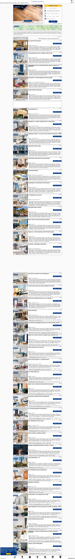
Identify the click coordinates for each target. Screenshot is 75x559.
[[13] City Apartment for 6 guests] (20, 200)
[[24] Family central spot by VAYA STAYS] (20, 352)
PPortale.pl (4, 558)
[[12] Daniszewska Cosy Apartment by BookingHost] (20, 188)
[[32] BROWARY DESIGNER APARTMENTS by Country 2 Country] (20, 450)
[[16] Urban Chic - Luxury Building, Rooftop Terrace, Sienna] (20, 237)
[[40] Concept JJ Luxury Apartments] (20, 548)
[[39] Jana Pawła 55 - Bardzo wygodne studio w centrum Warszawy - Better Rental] (20, 536)
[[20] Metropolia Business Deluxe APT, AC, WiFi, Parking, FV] (20, 303)
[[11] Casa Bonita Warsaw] (20, 175)
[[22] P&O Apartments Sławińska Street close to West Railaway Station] (20, 327)
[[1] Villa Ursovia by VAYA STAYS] (20, 46)
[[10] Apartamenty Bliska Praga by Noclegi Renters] (20, 163)
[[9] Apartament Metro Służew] (20, 151)
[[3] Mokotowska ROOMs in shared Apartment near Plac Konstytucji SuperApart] (20, 70)
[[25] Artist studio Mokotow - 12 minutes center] (20, 364)
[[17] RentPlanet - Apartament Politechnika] (20, 249)
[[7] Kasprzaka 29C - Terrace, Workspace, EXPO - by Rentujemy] (20, 126)
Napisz (74, 558)
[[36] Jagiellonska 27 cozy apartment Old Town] (20, 499)
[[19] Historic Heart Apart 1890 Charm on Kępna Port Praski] (20, 291)
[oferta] (16, 50)
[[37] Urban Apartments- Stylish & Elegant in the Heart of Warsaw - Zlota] (20, 511)
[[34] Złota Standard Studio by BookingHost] (20, 475)
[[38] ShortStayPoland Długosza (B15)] (20, 524)
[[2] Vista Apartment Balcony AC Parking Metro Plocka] (20, 58)
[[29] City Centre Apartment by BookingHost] (20, 413)
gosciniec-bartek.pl (37, 1)
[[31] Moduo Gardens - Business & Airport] (20, 438)
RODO (5, 552)
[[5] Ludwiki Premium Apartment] (20, 95)
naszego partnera (39, 320)
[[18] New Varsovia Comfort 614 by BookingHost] (20, 278)
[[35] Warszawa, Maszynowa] (20, 487)
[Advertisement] (37, 264)
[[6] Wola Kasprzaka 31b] (20, 114)
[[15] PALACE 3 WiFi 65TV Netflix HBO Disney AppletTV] (20, 224)
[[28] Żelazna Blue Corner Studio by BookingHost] (20, 401)
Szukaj (53, 21)
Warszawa (15, 41)
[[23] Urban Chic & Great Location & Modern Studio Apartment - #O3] (20, 340)
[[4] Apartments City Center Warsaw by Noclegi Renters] (20, 82)
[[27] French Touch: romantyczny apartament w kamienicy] (20, 389)
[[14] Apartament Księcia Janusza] (20, 212)
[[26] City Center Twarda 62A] (20, 377)
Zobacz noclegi (57, 43)
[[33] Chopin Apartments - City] (20, 462)
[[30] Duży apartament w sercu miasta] (20, 426)
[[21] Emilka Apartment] (20, 315)
